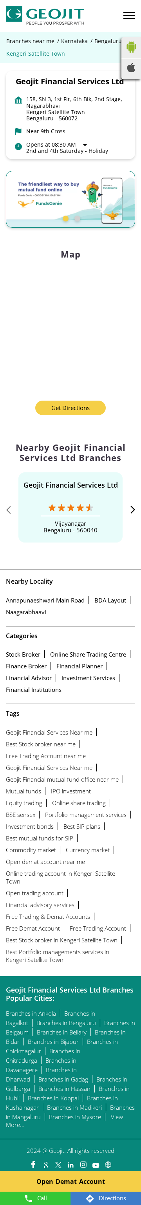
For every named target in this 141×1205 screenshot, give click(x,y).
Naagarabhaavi (26, 612)
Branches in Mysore (75, 1117)
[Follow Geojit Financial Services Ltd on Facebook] (32, 1162)
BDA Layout (110, 600)
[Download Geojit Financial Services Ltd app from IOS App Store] (131, 70)
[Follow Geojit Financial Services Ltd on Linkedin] (70, 1162)
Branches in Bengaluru (66, 1023)
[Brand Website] (108, 1162)
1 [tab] (65, 218)
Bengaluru (108, 41)
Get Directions (70, 408)
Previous (12, 511)
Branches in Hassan (64, 1088)
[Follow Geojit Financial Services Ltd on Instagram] (83, 1162)
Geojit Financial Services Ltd (71, 485)
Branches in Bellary (62, 1032)
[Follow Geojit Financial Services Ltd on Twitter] (57, 1162)
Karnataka (74, 41)
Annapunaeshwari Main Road (45, 600)
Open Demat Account (70, 1181)
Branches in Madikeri (74, 1107)
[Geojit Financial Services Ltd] (45, 16)
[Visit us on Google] (45, 1162)
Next (129, 511)
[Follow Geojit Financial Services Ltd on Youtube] (95, 1162)
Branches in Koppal (53, 1098)
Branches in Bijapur (53, 1041)
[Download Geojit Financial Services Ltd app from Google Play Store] (131, 54)
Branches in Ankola (31, 1013)
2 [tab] (76, 218)
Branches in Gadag (63, 1079)
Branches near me (30, 41)
